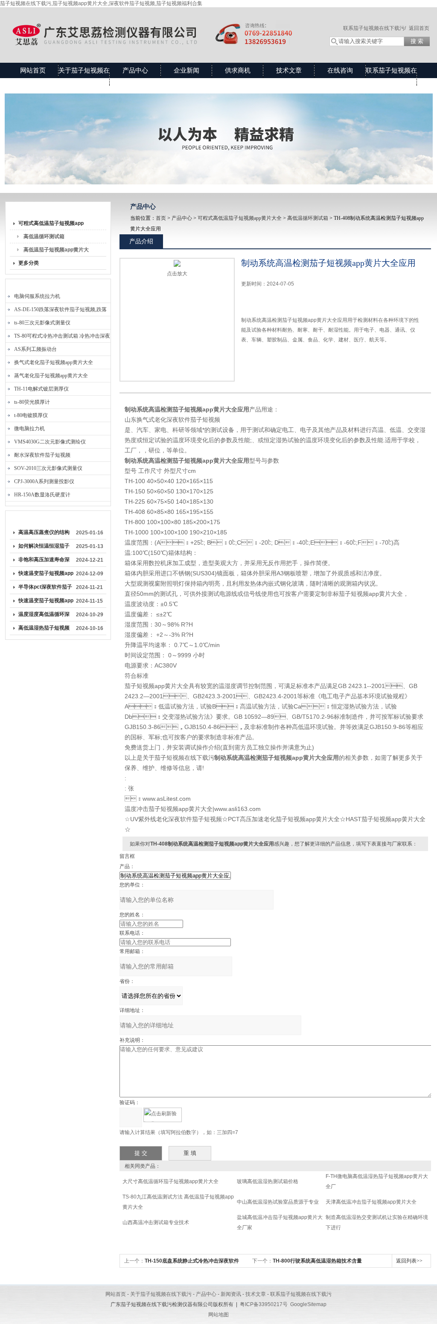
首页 (161, 218)
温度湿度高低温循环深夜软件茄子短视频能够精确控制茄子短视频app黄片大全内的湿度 (45, 616)
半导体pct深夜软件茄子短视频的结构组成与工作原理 (45, 588)
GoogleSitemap (308, 1304)
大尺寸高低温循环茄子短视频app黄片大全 (170, 1181)
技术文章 (289, 70)
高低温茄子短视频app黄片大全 (56, 251)
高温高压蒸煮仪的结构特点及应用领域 (44, 534)
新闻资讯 (231, 1294)
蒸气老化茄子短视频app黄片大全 (51, 376)
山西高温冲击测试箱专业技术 (155, 1222)
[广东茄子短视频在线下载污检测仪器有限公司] (158, 26)
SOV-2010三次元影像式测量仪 (48, 468)
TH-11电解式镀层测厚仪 (41, 389)
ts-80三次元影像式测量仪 (42, 323)
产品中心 (135, 70)
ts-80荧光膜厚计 (32, 402)
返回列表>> (409, 1261)
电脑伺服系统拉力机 (37, 296)
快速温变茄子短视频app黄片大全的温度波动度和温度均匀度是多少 (45, 575)
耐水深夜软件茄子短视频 (42, 455)
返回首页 (419, 28)
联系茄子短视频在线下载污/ (374, 28)
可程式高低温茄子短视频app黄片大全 (51, 225)
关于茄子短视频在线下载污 (84, 78)
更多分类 (28, 263)
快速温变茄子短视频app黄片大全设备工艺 (45, 602)
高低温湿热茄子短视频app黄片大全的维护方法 (45, 629)
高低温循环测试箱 (43, 236)
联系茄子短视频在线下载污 (391, 78)
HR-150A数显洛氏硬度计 (42, 495)
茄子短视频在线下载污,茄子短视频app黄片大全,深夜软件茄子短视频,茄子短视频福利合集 (101, 3)
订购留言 (268, 359)
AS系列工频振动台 (35, 349)
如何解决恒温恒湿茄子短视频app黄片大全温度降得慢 (45, 547)
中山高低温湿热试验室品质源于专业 (278, 1202)
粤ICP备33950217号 (264, 1304)
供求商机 (238, 70)
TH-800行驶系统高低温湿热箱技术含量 (317, 1261)
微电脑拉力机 (29, 429)
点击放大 (177, 274)
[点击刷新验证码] (162, 1115)
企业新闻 (186, 70)
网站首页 (33, 70)
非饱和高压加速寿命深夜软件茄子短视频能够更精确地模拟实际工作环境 (44, 561)
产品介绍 (141, 241)
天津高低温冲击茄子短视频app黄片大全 (371, 1202)
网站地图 (218, 1315)
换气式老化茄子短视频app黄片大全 (53, 362)
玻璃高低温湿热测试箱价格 (267, 1181)
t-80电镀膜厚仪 (31, 415)
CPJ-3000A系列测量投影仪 (44, 481)
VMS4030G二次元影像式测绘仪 (50, 442)
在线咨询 (340, 70)
